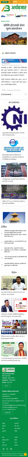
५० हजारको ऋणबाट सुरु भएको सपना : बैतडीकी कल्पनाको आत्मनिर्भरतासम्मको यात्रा (14, 359)
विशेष (14, 272)
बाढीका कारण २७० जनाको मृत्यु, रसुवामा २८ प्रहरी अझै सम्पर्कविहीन (13, 202)
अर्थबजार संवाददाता (10, 53)
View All (7, 386)
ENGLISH (4, 2)
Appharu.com (22, 455)
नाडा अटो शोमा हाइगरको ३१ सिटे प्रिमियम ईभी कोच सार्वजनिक (16, 258)
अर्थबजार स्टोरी (5, 440)
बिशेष (16, 440)
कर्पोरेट (16, 437)
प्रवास (3, 443)
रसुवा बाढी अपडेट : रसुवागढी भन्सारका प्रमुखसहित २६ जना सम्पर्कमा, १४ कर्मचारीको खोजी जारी (15, 250)
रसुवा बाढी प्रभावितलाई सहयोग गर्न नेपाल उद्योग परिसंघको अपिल (13, 134)
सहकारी (4, 431)
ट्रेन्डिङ (4, 227)
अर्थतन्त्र (16, 445)
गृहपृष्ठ (3, 423)
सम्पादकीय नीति (7, 413)
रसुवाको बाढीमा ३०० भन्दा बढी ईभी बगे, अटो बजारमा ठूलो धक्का (15, 242)
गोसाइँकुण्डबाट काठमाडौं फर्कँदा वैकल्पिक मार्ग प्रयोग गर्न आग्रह (13, 180)
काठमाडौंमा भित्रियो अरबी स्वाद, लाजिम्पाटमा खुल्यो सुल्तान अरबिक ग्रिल (15, 264)
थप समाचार (14, 102)
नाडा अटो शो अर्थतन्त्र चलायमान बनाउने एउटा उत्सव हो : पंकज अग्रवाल (13, 293)
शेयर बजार (4, 445)
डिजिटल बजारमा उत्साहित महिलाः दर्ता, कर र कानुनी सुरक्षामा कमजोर (13, 337)
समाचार (4, 426)
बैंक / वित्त (17, 426)
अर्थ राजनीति (17, 429)
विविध (16, 431)
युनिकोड (15, 2)
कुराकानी (17, 423)
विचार (16, 443)
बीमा (3, 437)
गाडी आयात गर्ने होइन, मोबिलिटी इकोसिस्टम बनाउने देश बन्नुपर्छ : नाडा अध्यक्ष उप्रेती (12, 315)
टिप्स (3, 429)
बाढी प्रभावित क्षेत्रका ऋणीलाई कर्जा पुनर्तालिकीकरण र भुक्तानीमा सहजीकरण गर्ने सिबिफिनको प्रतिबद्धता (13, 157)
